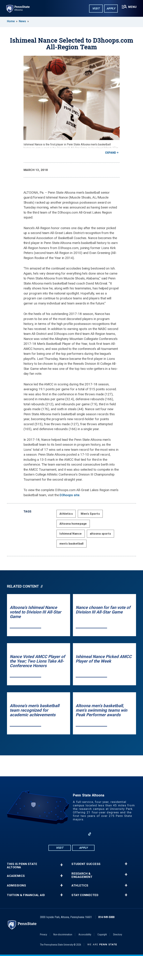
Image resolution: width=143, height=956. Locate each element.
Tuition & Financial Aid (26, 895)
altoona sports (100, 533)
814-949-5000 (106, 917)
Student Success (86, 864)
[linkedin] (80, 834)
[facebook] (53, 834)
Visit (96, 8)
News (22, 21)
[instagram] (62, 834)
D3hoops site (69, 495)
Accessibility (84, 934)
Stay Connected (85, 895)
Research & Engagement (82, 875)
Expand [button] (110, 152)
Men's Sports (90, 513)
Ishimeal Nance (70, 533)
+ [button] (61, 865)
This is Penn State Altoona (22, 865)
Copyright (102, 934)
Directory (117, 934)
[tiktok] (89, 834)
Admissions (16, 885)
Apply (111, 8)
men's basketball (71, 543)
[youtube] (71, 834)
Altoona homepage (73, 523)
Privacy (43, 934)
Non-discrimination (62, 934)
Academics (16, 876)
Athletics (66, 513)
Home (11, 21)
